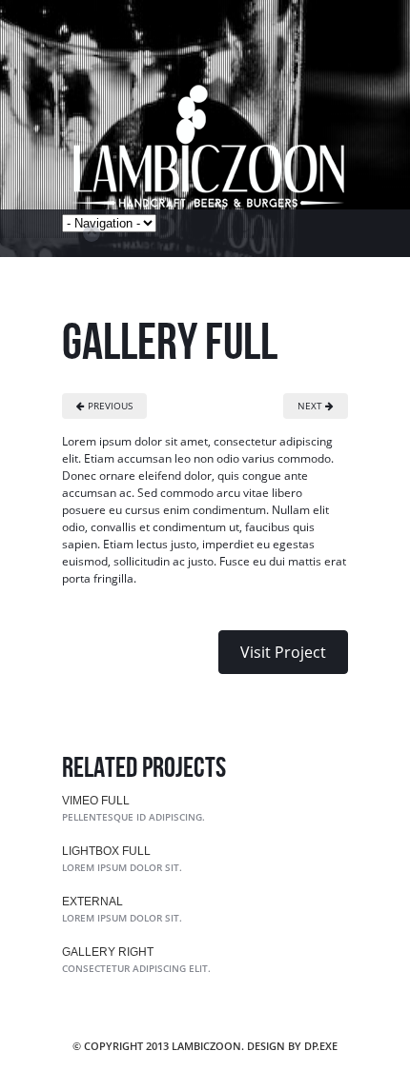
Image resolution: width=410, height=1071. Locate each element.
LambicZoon (210, 143)
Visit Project (283, 652)
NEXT (311, 405)
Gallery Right (108, 952)
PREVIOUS (109, 405)
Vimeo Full (96, 800)
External (92, 901)
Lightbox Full (106, 851)
